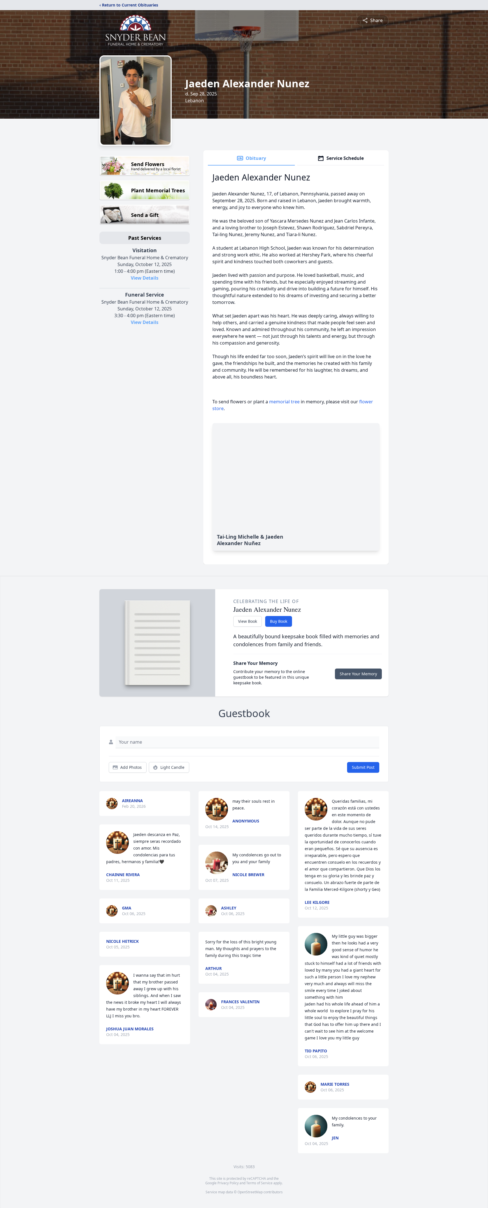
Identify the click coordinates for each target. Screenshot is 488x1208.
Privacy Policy (228, 1183)
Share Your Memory (358, 673)
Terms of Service (259, 1183)
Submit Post (363, 767)
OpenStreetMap (250, 1192)
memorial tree (284, 402)
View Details (144, 278)
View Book (247, 621)
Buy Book (278, 621)
